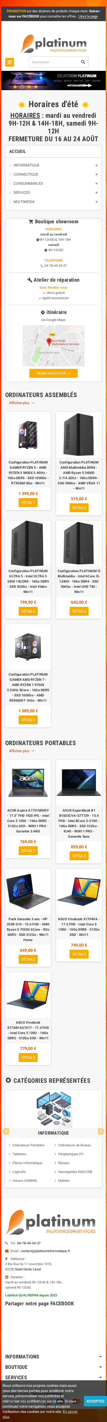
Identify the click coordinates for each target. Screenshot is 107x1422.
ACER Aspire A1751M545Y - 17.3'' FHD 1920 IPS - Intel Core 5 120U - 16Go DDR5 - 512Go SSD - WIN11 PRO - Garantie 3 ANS (28, 820)
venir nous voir (53, 373)
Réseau (63, 1163)
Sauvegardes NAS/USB (75, 1172)
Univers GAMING (24, 1181)
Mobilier (64, 1181)
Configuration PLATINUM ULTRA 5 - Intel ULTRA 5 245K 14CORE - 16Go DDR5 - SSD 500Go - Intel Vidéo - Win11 (28, 581)
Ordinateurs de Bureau (74, 1145)
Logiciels (19, 1172)
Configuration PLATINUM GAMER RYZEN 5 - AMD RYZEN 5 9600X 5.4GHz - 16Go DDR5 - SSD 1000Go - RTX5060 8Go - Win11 (28, 472)
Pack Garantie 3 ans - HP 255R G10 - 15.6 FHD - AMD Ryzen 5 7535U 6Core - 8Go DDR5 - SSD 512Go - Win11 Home (28, 929)
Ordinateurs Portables (28, 1145)
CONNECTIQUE (26, 174)
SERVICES (22, 192)
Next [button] (101, 1131)
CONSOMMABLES (28, 183)
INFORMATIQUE (26, 165)
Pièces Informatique (27, 1163)
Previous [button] (6, 1131)
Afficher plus (22, 403)
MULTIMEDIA (24, 202)
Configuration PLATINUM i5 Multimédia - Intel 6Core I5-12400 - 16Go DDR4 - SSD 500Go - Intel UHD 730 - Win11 (79, 581)
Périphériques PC (70, 1154)
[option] (53, 1139)
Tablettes (19, 1154)
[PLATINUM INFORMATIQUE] (53, 44)
